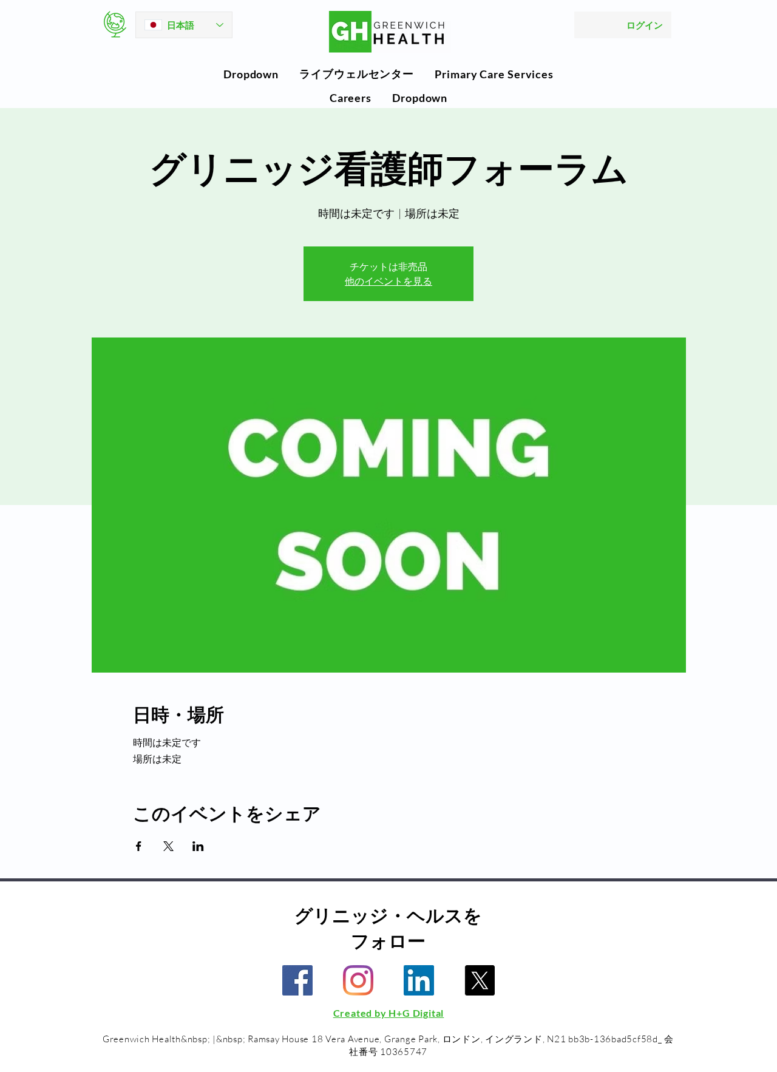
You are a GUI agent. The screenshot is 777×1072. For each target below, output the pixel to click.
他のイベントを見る (388, 281)
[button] (251, 74)
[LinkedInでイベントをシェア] (198, 846)
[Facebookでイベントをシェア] (138, 846)
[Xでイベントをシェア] (168, 846)
